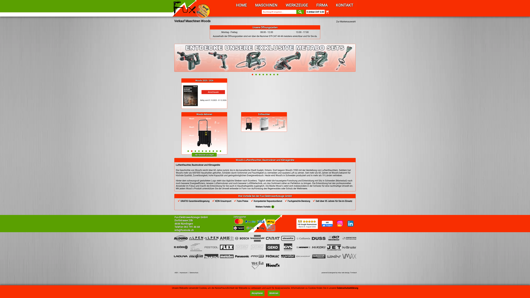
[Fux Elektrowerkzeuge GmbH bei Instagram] (340, 224)
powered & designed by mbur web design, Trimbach (339, 273)
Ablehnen (273, 293)
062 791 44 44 (192, 226)
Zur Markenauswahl (346, 21)
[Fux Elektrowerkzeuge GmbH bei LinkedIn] (350, 224)
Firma (322, 5)
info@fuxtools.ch (184, 230)
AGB (176, 273)
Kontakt (344, 5)
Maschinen (266, 5)
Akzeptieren (257, 293)
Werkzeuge (297, 5)
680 (327, 222)
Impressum (184, 273)
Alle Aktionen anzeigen (204, 155)
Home (241, 5)
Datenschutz (194, 273)
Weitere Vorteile (263, 206)
